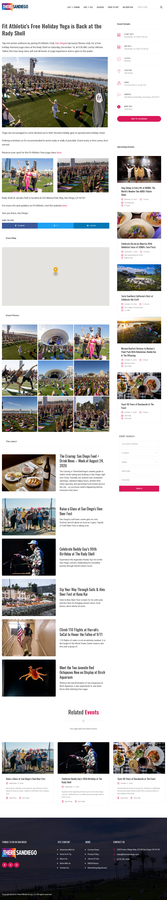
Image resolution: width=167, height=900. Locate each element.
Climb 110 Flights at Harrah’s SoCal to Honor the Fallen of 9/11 (81, 632)
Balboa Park (128, 258)
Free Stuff (113, 7)
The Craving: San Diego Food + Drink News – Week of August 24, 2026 (81, 460)
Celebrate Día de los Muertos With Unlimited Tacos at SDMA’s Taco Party (138, 245)
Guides (100, 7)
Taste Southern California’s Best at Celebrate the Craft (137, 297)
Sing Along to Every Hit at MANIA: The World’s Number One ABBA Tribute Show (138, 191)
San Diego (60, 43)
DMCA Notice (93, 863)
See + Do (88, 7)
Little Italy (127, 418)
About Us (63, 859)
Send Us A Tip (65, 854)
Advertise (128, 7)
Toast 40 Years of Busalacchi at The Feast (137, 405)
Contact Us (64, 868)
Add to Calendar (139, 119)
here (59, 152)
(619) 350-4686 (123, 859)
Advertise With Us (67, 850)
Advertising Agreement (97, 868)
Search (139, 488)
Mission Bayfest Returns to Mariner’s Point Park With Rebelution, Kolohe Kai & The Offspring (138, 352)
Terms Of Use (93, 859)
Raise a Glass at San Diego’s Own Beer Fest (81, 511)
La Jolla (127, 310)
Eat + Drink (74, 7)
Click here (128, 109)
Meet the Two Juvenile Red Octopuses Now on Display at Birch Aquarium (82, 672)
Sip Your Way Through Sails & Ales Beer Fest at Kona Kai (82, 592)
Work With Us (65, 863)
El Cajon (127, 205)
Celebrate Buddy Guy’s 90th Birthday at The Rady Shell (78, 551)
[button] (55, 272)
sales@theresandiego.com (128, 854)
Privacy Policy (93, 854)
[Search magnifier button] (161, 7)
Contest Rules (93, 850)
